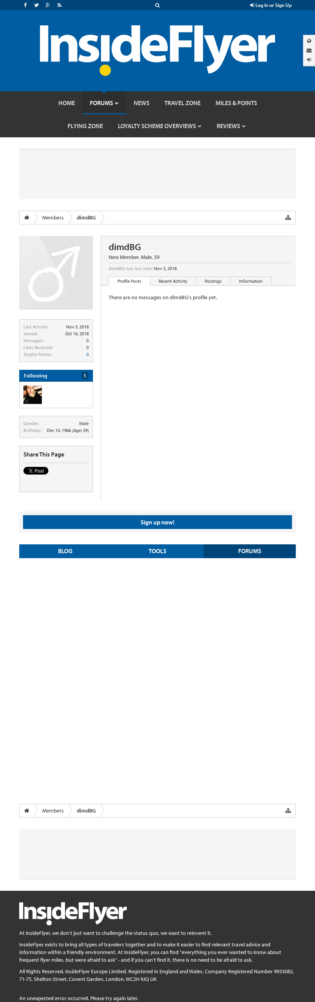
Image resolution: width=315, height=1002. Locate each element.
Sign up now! (157, 522)
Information (251, 281)
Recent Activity (173, 281)
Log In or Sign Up (273, 5)
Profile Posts (129, 281)
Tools (157, 551)
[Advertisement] (157, 619)
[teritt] (32, 395)
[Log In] (309, 59)
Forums (249, 551)
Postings (213, 281)
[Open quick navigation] (288, 217)
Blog (65, 551)
